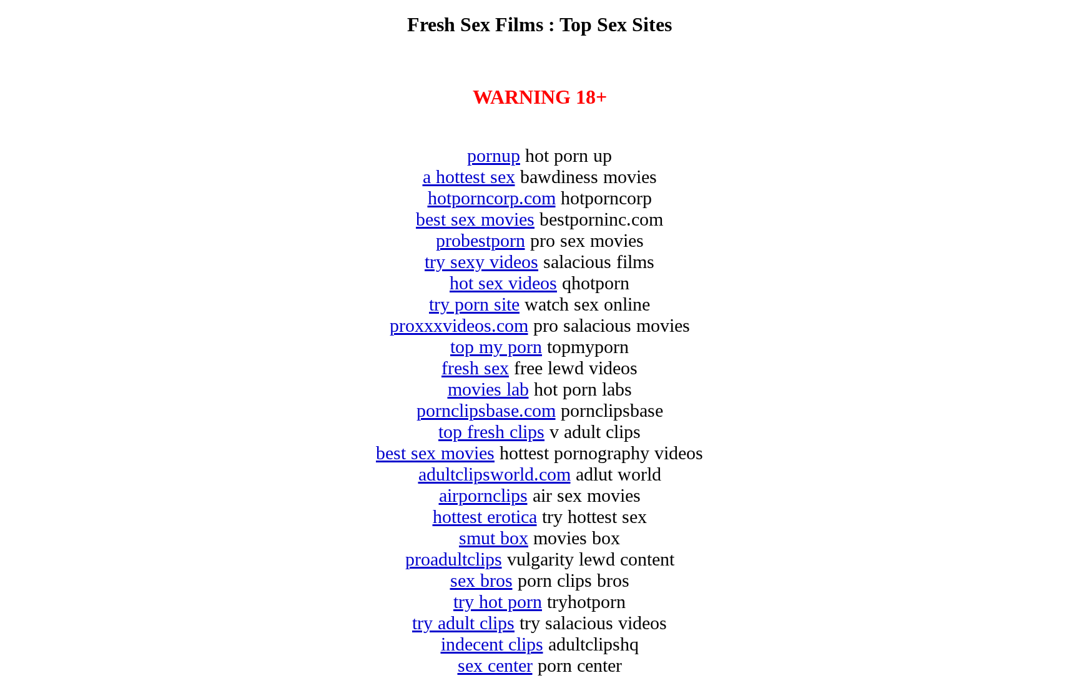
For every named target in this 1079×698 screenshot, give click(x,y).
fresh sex (475, 367)
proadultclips (453, 559)
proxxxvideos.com (459, 325)
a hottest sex (469, 176)
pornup (493, 155)
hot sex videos (503, 282)
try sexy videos (481, 261)
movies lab (488, 389)
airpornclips (483, 495)
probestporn (480, 240)
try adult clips (463, 622)
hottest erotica (485, 516)
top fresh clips (491, 431)
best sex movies (475, 219)
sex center (495, 665)
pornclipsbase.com (486, 410)
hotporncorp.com (492, 197)
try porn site (474, 304)
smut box (493, 537)
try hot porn (497, 601)
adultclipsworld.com (494, 474)
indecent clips (492, 644)
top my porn (496, 346)
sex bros (481, 580)
